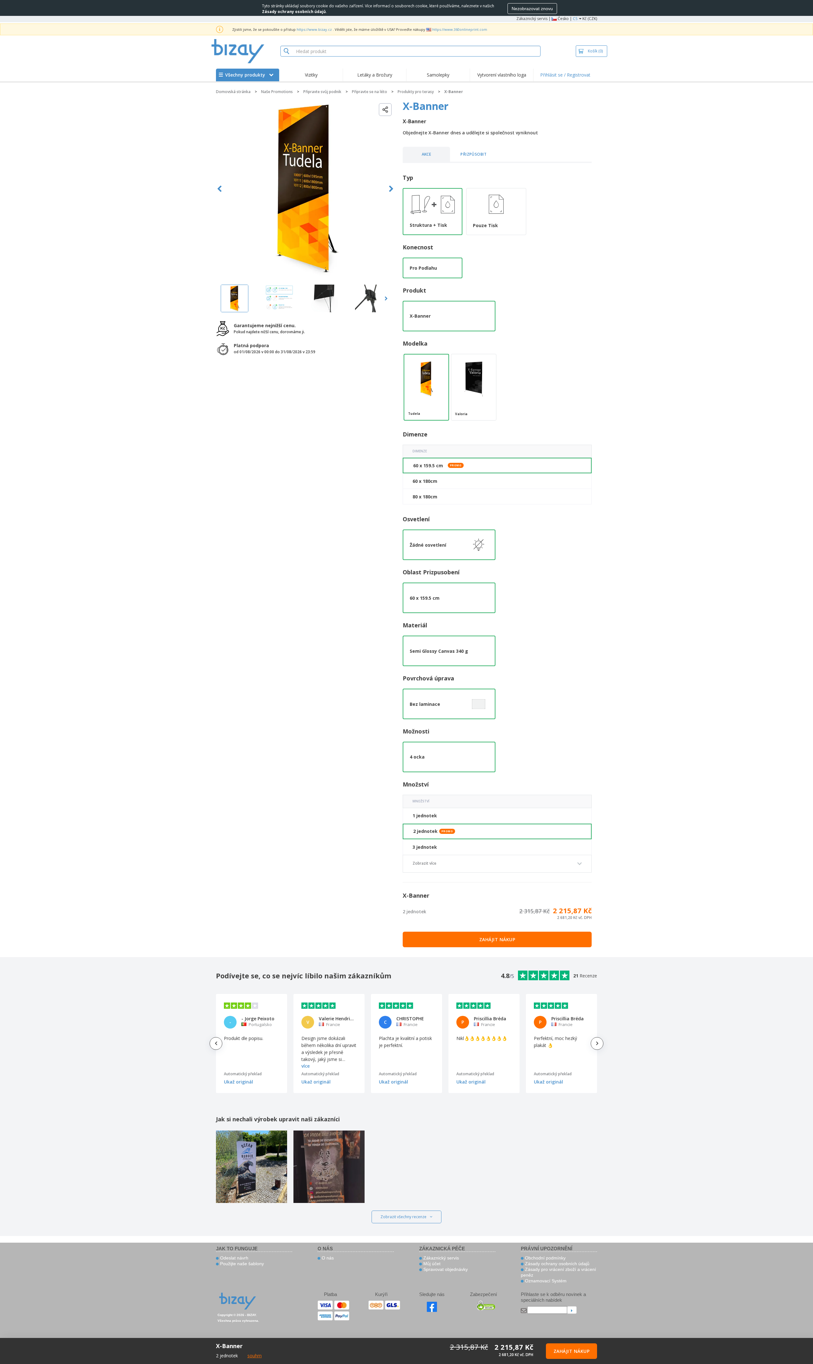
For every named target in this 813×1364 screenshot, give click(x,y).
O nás (327, 1257)
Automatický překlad (243, 1074)
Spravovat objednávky (445, 1269)
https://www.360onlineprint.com (459, 29)
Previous (219, 189)
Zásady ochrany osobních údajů (556, 1263)
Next (391, 189)
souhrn (254, 1356)
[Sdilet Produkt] (385, 109)
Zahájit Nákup (497, 939)
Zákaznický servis (532, 18)
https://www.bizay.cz (314, 29)
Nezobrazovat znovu (532, 8)
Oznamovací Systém (545, 1280)
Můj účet (431, 1263)
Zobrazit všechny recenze (403, 1216)
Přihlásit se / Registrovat (565, 75)
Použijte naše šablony (241, 1263)
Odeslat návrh (233, 1257)
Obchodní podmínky (545, 1257)
